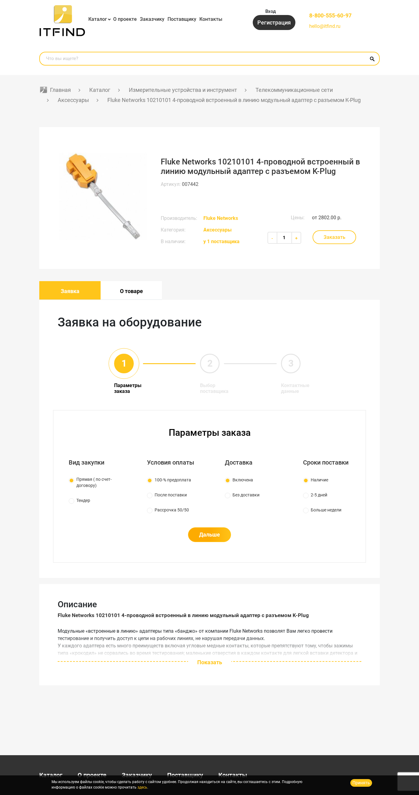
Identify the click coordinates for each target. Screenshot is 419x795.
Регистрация (274, 22)
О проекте (125, 19)
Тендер (83, 500)
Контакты (210, 19)
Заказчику (152, 19)
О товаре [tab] (131, 291)
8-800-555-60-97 (330, 15)
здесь (142, 787)
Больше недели (326, 509)
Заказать (334, 237)
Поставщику (181, 19)
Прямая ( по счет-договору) (94, 482)
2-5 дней (319, 494)
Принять (361, 782)
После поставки (171, 494)
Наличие (319, 479)
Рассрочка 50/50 (172, 509)
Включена (243, 479)
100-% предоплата (173, 479)
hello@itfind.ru (324, 26)
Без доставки (246, 494)
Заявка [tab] (70, 291)
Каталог (97, 19)
